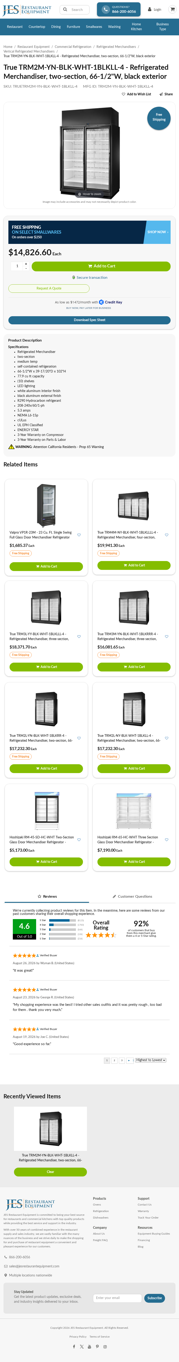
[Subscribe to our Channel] (89, 1346)
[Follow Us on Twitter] (81, 1346)
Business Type (162, 27)
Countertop (37, 27)
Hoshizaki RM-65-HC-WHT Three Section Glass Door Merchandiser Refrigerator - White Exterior (127, 842)
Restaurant (15, 27)
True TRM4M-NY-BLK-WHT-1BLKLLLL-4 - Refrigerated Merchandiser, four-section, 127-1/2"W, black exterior (127, 537)
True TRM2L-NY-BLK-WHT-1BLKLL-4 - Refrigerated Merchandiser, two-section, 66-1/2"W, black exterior (129, 740)
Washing (114, 27)
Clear (50, 1172)
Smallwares (94, 27)
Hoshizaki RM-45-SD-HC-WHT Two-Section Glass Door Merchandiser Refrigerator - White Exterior (42, 842)
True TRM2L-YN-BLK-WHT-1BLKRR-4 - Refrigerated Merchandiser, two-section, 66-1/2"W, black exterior (41, 740)
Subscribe (155, 1298)
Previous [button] (8, 1142)
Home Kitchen (136, 27)
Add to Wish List (139, 94)
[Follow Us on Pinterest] (97, 1346)
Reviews (49, 896)
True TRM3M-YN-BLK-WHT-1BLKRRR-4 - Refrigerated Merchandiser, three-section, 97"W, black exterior (127, 639)
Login (153, 10)
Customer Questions (134, 896)
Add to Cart (104, 266)
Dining (56, 27)
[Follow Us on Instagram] (105, 1346)
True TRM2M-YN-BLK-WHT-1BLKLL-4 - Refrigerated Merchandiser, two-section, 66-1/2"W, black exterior (50, 1160)
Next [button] (171, 1142)
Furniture (73, 27)
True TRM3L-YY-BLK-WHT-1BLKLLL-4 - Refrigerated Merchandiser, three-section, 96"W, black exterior (39, 639)
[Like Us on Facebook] (73, 1346)
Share (169, 94)
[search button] (65, 9)
